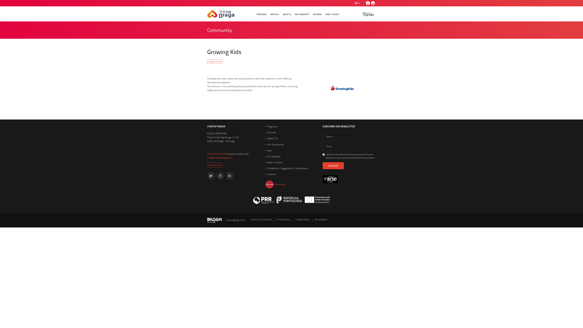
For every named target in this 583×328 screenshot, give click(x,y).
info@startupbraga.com (219, 157)
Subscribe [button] (333, 165)
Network (317, 14)
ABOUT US (272, 138)
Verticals (274, 14)
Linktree (271, 174)
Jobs (269, 150)
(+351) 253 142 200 (216, 153)
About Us (287, 14)
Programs (262, 14)
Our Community (302, 14)
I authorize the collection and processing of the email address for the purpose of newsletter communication (350, 156)
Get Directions (215, 165)
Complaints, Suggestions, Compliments (287, 168)
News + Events (332, 14)
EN (356, 3)
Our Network (274, 156)
